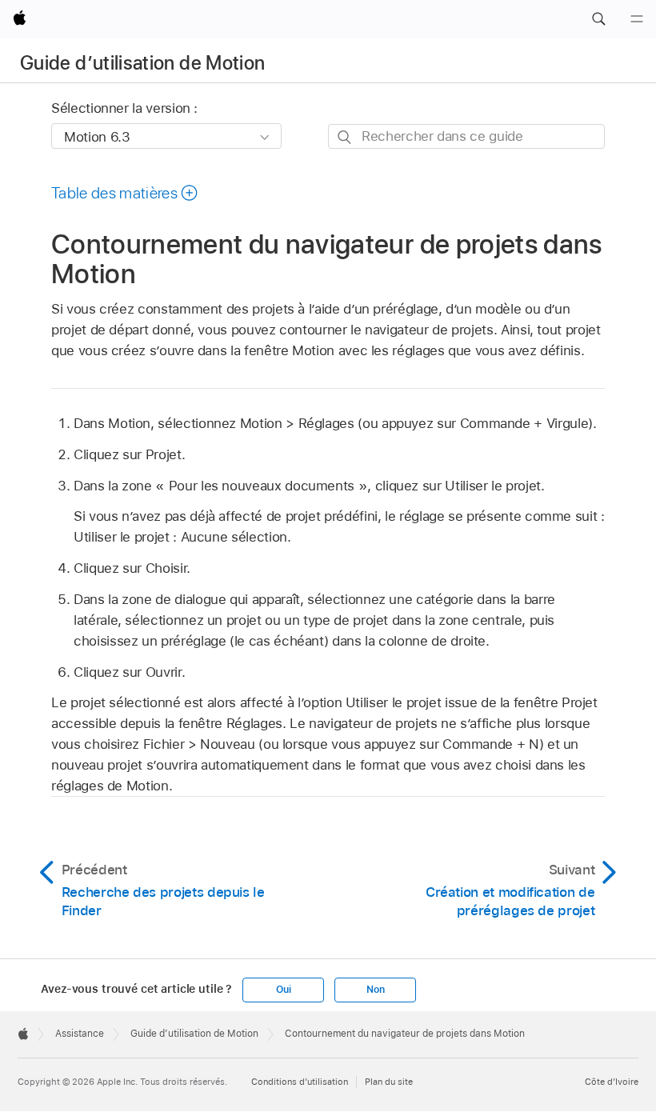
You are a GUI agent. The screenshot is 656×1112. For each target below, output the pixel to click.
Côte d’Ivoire (611, 1081)
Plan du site (389, 1081)
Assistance (79, 1033)
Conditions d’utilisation (299, 1081)
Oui (283, 989)
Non (375, 989)
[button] (598, 19)
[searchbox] (466, 136)
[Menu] (637, 19)
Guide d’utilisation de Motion (142, 62)
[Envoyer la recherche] (345, 137)
